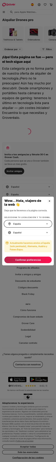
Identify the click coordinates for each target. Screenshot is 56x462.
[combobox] (28, 224)
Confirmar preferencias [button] (28, 260)
